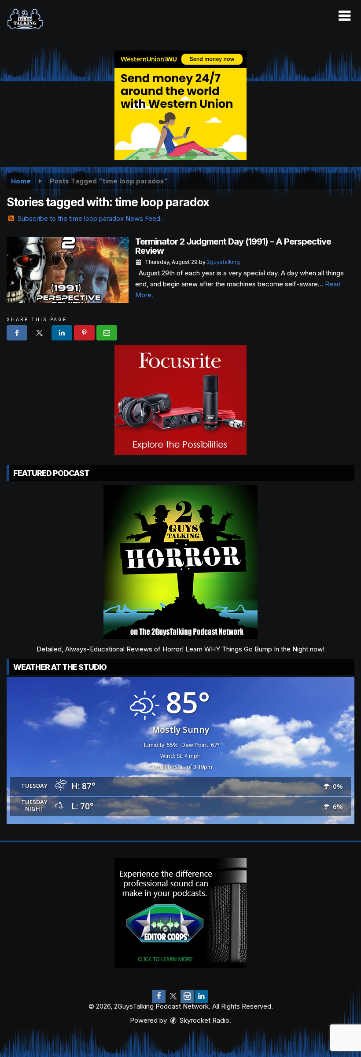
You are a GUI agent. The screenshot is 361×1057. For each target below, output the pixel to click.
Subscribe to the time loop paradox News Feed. (90, 218)
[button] (344, 16)
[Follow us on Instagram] (187, 996)
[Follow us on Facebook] (159, 996)
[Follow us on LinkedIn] (201, 996)
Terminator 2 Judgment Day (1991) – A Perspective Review (233, 246)
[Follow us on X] (173, 996)
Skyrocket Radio (203, 1020)
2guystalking (223, 262)
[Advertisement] (180, 105)
